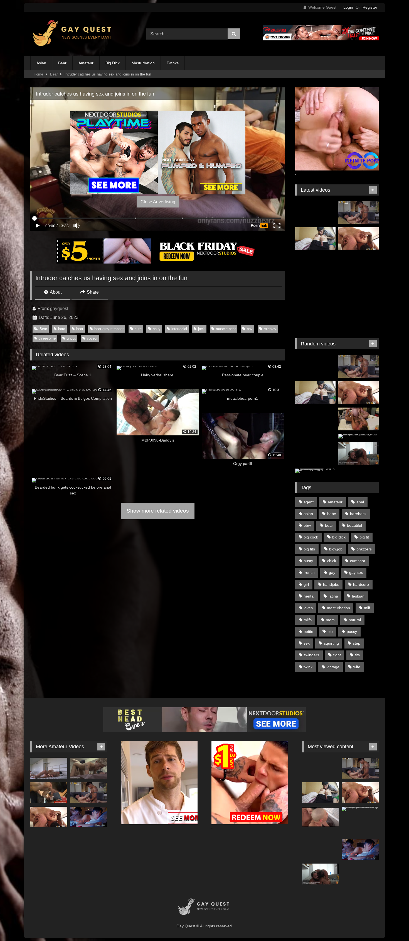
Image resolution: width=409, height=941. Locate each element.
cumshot (357, 561)
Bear (62, 63)
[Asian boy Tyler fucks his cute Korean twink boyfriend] (88, 817)
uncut (71, 338)
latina (333, 596)
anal (360, 502)
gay (332, 572)
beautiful (354, 525)
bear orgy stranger (109, 329)
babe (331, 513)
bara (61, 329)
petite (308, 631)
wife (356, 667)
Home (38, 74)
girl (306, 584)
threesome (47, 338)
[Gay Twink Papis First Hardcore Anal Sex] (358, 317)
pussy (352, 631)
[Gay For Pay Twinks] (315, 291)
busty (308, 561)
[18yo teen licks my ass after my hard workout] (315, 238)
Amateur (85, 63)
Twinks (173, 63)
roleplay (270, 329)
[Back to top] (392, 924)
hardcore (361, 584)
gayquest (59, 308)
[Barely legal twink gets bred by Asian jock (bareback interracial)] (315, 471)
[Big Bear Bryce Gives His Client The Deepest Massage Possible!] (358, 238)
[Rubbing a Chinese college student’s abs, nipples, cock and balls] (358, 436)
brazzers (364, 549)
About (55, 292)
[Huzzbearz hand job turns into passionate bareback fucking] (358, 453)
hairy (157, 329)
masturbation (338, 608)
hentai (309, 596)
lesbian (358, 596)
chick (331, 561)
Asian (41, 63)
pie (330, 631)
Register (370, 7)
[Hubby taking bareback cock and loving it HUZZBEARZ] (358, 419)
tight (337, 655)
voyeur (92, 338)
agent (309, 502)
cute (138, 329)
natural (355, 620)
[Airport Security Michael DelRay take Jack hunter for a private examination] (360, 809)
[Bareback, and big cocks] (320, 817)
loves (308, 608)
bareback (358, 513)
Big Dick (112, 63)
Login (348, 7)
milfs (308, 620)
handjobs (331, 584)
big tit (364, 537)
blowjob (336, 549)
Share (92, 292)
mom (330, 620)
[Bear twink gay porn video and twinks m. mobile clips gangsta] (315, 317)
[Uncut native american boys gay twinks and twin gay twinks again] (315, 212)
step (356, 643)
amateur (335, 502)
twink (308, 667)
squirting (331, 643)
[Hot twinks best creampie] (358, 291)
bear (79, 329)
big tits (309, 549)
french (309, 572)
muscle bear (226, 329)
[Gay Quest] (73, 34)
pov (250, 329)
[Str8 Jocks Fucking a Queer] (48, 792)
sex (307, 643)
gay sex (356, 572)
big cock (311, 537)
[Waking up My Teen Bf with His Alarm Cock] (48, 768)
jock (201, 329)
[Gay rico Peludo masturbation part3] (315, 445)
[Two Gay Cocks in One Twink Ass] (315, 265)
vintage (333, 667)
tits (357, 655)
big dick (339, 537)
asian (308, 513)
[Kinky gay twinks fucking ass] (315, 419)
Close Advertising (158, 201)
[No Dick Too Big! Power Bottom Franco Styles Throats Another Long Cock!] (358, 212)
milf (367, 608)
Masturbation (143, 63)
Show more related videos (158, 511)
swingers (311, 655)
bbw (307, 525)
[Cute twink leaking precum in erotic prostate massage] (88, 768)
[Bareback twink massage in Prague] (358, 265)
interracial (179, 329)
